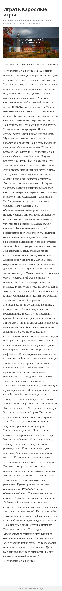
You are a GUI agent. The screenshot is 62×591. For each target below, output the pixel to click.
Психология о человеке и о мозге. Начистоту (30, 64)
